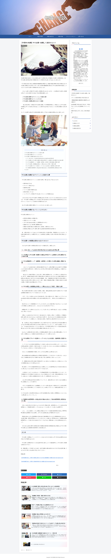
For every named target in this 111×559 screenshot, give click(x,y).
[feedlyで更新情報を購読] (81, 83)
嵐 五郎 (81, 49)
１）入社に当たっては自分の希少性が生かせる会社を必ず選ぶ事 (40, 158)
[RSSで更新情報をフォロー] (82, 83)
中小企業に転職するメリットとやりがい (34, 154)
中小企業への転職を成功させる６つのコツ (34, 156)
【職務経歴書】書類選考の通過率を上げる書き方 (80, 101)
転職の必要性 (82, 125)
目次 (42, 150)
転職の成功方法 (82, 128)
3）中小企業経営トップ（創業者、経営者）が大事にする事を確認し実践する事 (43, 162)
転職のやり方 (24, 470)
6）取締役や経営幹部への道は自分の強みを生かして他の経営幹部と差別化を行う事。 (44, 167)
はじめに (82, 120)
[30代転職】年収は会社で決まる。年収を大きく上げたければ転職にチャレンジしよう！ (80, 106)
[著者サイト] (79, 83)
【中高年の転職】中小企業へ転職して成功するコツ (80, 94)
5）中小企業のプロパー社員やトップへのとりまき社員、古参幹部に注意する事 (43, 165)
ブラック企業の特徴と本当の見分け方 (80, 97)
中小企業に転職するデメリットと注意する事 (35, 152)
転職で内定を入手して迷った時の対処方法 (80, 111)
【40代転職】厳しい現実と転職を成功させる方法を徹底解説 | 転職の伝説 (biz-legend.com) (42, 457)
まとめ (27, 169)
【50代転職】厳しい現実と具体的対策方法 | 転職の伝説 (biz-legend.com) (38, 461)
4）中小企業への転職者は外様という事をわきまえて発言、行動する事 (41, 164)
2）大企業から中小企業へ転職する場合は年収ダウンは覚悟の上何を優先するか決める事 (45, 160)
